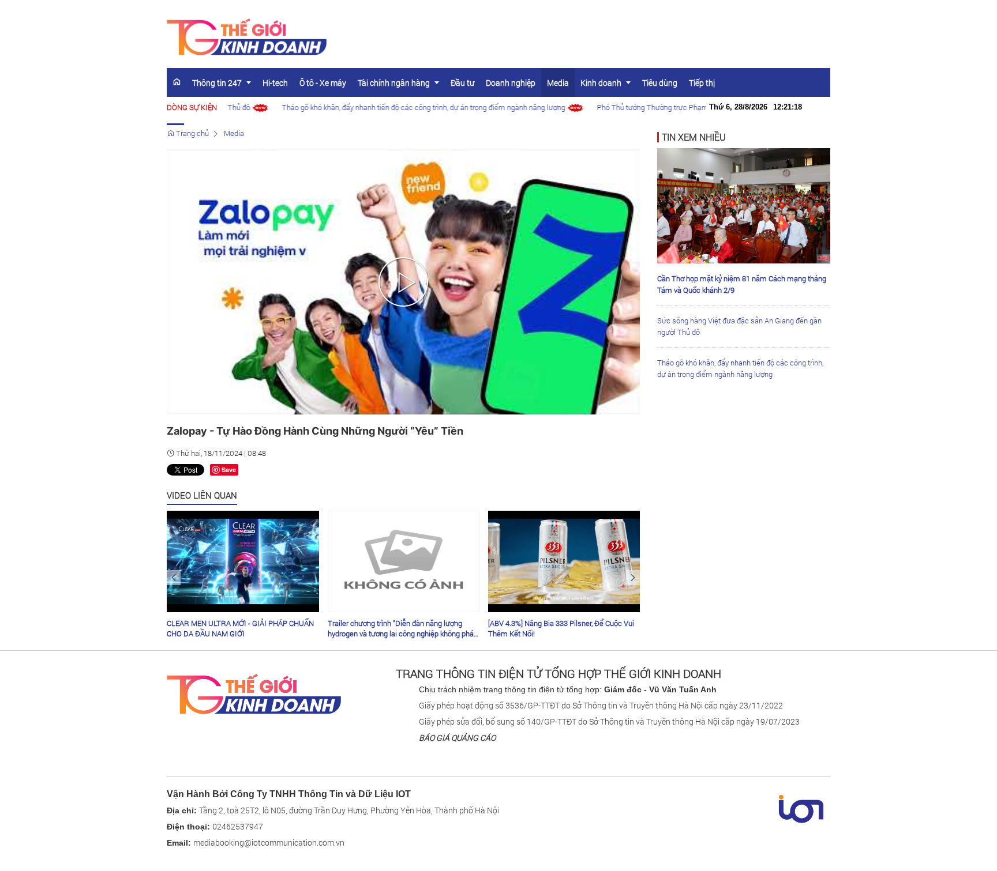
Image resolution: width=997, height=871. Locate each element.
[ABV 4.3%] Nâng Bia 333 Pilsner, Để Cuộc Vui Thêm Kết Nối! (561, 628)
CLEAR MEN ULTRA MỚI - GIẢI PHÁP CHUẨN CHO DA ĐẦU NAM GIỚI (240, 628)
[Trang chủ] (176, 82)
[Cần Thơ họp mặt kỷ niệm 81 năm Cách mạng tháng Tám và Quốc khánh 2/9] (743, 204)
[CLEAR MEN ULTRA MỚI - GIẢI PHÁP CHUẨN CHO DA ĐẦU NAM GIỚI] (242, 561)
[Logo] (254, 693)
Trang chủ (191, 133)
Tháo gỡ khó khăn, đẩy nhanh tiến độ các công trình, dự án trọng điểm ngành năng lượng (405, 107)
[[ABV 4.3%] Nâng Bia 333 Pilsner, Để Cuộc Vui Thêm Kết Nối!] (564, 561)
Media (234, 133)
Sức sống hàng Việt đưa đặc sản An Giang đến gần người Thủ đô (739, 326)
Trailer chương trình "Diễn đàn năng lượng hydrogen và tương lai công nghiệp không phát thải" (402, 628)
